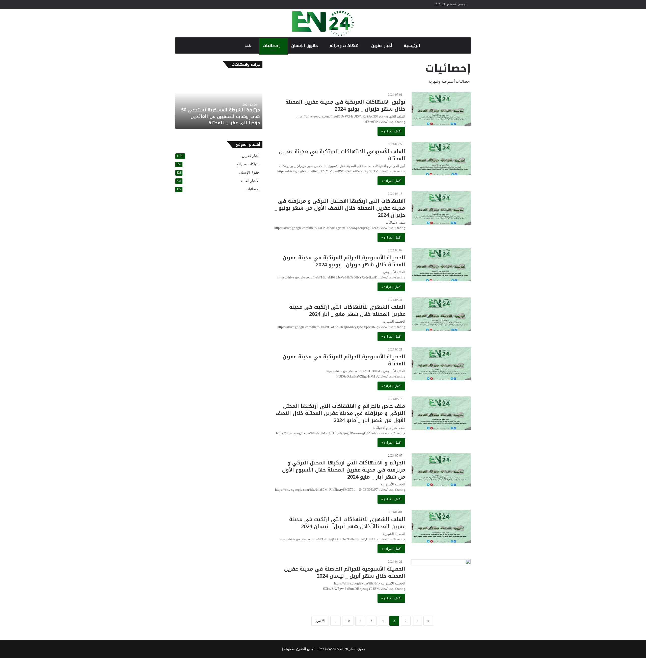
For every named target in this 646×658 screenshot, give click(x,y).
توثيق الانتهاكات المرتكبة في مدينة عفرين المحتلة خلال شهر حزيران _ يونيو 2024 (345, 105)
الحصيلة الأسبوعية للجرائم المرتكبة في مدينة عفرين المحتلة (344, 360)
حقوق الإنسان (305, 46)
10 (348, 621)
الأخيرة (320, 621)
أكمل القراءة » (391, 131)
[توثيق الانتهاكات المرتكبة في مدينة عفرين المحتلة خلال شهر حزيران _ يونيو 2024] (441, 109)
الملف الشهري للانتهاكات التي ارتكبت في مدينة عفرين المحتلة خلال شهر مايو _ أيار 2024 (347, 310)
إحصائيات (272, 46)
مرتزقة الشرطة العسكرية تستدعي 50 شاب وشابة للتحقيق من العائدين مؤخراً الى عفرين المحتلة (220, 116)
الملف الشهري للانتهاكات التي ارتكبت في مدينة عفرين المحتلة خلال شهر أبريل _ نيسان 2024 (347, 522)
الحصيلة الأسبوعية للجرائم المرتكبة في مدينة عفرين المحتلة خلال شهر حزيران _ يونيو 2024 (344, 261)
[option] (218, 101)
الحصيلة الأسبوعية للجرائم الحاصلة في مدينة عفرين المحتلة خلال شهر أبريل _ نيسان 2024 (344, 572)
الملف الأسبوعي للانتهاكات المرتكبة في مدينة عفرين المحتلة (342, 155)
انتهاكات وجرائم (345, 46)
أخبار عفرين (382, 46)
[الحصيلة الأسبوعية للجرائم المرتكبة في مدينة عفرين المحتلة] (441, 363)
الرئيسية (412, 46)
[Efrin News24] (323, 23)
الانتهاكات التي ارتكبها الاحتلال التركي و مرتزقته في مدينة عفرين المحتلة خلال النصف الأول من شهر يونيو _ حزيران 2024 (340, 208)
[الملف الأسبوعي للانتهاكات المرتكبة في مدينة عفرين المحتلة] (441, 158)
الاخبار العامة (249, 181)
